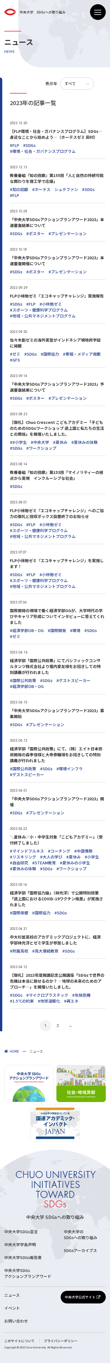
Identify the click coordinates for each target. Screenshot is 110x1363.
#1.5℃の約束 (22, 1001)
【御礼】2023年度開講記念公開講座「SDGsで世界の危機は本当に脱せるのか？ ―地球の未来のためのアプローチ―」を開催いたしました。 (57, 981)
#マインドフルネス (27, 851)
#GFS (15, 360)
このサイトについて (19, 1340)
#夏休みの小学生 (75, 862)
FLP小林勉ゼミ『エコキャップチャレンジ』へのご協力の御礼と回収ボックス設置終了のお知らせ (57, 513)
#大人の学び (51, 857)
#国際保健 (19, 913)
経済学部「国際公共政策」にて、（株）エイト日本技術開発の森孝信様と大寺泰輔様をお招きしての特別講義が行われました (56, 754)
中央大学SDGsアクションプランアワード (27, 1273)
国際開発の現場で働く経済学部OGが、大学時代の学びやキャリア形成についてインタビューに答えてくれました (57, 616)
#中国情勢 (83, 851)
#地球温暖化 (49, 1001)
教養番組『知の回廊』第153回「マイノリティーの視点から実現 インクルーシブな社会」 (56, 475)
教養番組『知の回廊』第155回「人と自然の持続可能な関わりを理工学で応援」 (57, 178)
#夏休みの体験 (84, 442)
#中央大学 (40, 442)
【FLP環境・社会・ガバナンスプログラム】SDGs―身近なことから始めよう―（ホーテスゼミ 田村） (56, 134)
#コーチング (59, 851)
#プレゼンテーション (68, 233)
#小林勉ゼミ (50, 304)
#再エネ (71, 1001)
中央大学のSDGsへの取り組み (80, 1234)
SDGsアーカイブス (80, 1250)
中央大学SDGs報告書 (23, 1257)
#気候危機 (81, 995)
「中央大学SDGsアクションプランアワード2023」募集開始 (57, 713)
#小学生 (92, 857)
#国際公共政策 (23, 680)
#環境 (75, 630)
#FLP (14, 145)
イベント (12, 1308)
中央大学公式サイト (80, 1296)
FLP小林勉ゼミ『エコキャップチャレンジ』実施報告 (57, 296)
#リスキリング (23, 857)
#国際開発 (57, 630)
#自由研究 (19, 862)
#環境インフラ (69, 768)
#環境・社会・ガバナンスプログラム (43, 151)
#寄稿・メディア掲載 (82, 354)
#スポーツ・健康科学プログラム (39, 310)
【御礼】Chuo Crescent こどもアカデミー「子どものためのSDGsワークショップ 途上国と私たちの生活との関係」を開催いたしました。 (57, 428)
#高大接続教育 (45, 951)
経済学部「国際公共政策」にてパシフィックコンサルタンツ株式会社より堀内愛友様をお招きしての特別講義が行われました (55, 666)
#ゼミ (15, 354)
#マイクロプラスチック (47, 995)
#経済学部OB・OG (27, 630)
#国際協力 (50, 354)
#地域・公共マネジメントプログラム (43, 316)
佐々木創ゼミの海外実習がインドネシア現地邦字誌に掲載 (55, 343)
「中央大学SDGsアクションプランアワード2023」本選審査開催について (57, 260)
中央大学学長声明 (20, 1244)
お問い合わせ (16, 1321)
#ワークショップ (41, 448)
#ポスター (35, 233)
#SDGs (29, 145)
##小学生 (18, 442)
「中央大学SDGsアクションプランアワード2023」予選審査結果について (57, 387)
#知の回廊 (19, 189)
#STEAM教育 (44, 862)
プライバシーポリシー (61, 1340)
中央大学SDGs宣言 (21, 1231)
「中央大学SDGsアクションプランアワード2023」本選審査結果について (57, 222)
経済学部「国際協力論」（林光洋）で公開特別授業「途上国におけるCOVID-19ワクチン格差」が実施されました (56, 898)
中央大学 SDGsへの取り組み (55, 1217)
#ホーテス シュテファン (55, 189)
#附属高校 (19, 951)
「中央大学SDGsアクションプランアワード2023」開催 (57, 801)
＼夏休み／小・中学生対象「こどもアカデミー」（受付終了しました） (56, 840)
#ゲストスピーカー (73, 680)
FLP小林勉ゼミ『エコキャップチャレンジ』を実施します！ (57, 563)
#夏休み (60, 442)
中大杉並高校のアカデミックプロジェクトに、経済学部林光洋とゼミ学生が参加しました (55, 940)
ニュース (12, 1295)
